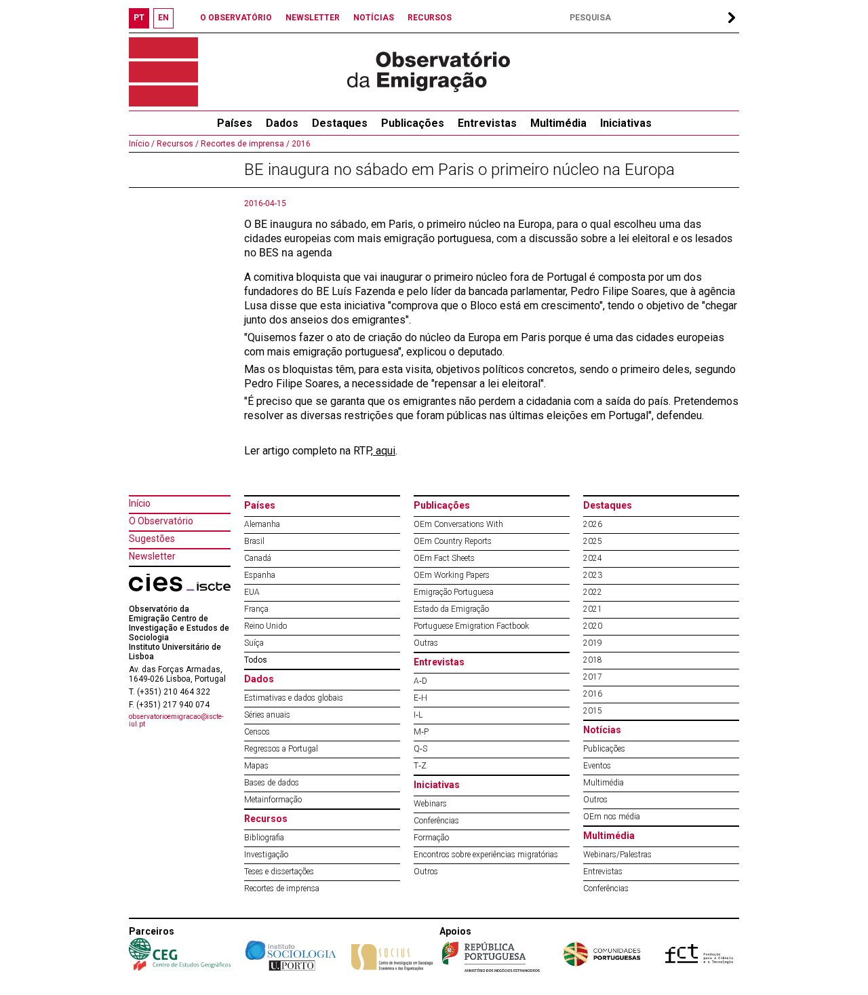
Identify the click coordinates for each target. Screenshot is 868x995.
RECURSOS (430, 17)
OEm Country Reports (453, 541)
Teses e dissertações (279, 871)
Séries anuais (267, 715)
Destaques (340, 123)
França (256, 609)
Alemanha (262, 524)
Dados (282, 123)
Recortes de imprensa (281, 888)
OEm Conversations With (458, 524)
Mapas (256, 765)
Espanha (259, 575)
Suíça (254, 643)
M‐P (421, 732)
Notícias (602, 729)
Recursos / (177, 144)
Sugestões (152, 538)
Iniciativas (626, 123)
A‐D (420, 681)
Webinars (430, 803)
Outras (426, 643)
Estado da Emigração (451, 609)
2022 (592, 592)
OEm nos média (611, 816)
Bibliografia (264, 837)
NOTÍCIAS (373, 17)
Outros (426, 871)
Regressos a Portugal (281, 749)
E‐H (420, 698)
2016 (300, 144)
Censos (257, 732)
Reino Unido (265, 626)
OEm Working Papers (452, 575)
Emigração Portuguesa (454, 592)
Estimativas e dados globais (293, 698)
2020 (592, 626)
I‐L (418, 715)
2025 (592, 541)
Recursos (266, 818)
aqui (384, 450)
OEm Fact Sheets (444, 558)
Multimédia (558, 123)
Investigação (266, 854)
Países (259, 505)
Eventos (597, 765)
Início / (142, 144)
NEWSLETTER (312, 17)
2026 (592, 524)
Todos (255, 660)
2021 (592, 609)
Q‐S (420, 749)
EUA (252, 592)
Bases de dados (271, 782)
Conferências (436, 820)
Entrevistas (487, 123)
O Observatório (161, 520)
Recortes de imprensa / (244, 144)
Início (140, 503)
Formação (431, 837)
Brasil (254, 541)
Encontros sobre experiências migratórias (486, 854)
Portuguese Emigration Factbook (471, 626)
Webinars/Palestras (617, 854)
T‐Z (420, 765)
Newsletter (152, 556)
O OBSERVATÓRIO (236, 17)
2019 (592, 643)
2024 (592, 558)
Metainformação (273, 799)
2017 (592, 677)
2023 (592, 575)
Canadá (257, 558)
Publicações (412, 123)
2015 (592, 711)
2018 (592, 660)
